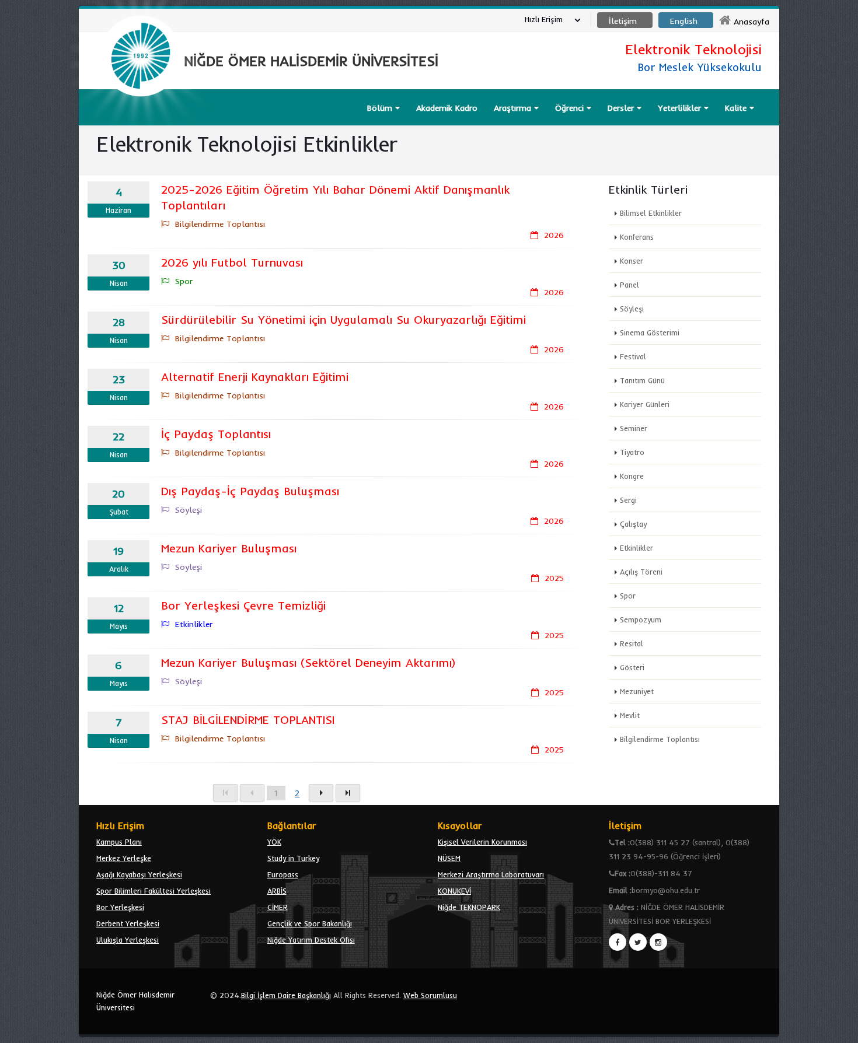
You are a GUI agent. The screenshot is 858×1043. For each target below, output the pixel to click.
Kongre (632, 476)
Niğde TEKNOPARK (469, 907)
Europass (282, 874)
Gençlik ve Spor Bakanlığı (309, 923)
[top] (838, 1029)
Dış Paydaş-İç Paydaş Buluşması (250, 491)
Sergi (628, 500)
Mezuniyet (637, 691)
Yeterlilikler (681, 108)
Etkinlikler (636, 547)
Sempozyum (640, 619)
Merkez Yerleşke (123, 858)
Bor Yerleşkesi (120, 907)
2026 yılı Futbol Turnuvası (232, 262)
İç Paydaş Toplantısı (216, 433)
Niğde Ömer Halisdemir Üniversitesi (135, 1001)
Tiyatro (632, 452)
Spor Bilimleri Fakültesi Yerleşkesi (153, 890)
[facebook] (617, 942)
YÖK (274, 841)
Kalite (737, 108)
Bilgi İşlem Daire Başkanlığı (286, 995)
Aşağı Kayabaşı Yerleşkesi (139, 874)
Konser (631, 260)
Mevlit (630, 715)
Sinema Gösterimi (649, 332)
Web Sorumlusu (430, 995)
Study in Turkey (293, 858)
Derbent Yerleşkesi (127, 923)
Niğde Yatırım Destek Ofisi (311, 939)
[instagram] (658, 942)
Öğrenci (571, 108)
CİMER (277, 907)
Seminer (633, 428)
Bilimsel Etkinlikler (651, 213)
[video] (140, 123)
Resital (631, 643)
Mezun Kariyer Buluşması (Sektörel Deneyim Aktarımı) (308, 662)
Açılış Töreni (641, 571)
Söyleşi (632, 308)
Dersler (622, 108)
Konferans (637, 237)
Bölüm (381, 108)
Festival (633, 356)
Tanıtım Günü (642, 380)
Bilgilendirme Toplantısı (660, 739)
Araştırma (514, 108)
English (683, 21)
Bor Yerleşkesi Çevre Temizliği (243, 605)
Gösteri (632, 667)
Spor (628, 595)
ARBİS (277, 890)
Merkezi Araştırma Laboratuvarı (491, 874)
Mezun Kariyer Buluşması (229, 548)
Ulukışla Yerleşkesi (127, 939)
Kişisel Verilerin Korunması (482, 841)
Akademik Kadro (446, 108)
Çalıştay (633, 523)
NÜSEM (449, 858)
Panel (629, 284)
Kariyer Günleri (644, 404)
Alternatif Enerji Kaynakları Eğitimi (254, 376)
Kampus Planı (119, 841)
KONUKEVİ (454, 890)
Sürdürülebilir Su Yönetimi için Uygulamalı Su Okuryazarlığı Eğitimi (343, 319)
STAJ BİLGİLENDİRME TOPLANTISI (247, 719)
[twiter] (638, 942)
